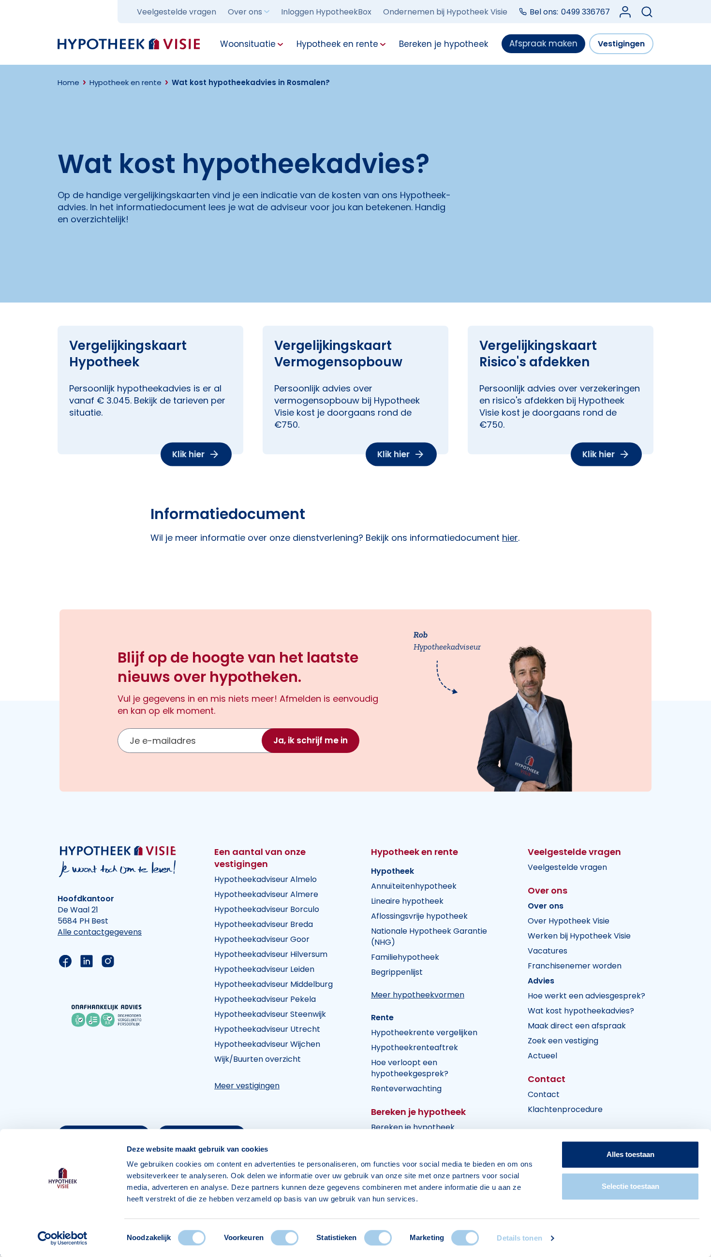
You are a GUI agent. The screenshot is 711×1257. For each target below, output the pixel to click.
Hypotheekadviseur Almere (266, 894)
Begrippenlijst (397, 972)
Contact (544, 1094)
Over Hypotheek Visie (568, 920)
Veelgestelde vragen (176, 11)
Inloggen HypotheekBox (326, 11)
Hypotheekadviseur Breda (263, 924)
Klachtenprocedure (565, 1109)
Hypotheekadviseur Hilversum (270, 954)
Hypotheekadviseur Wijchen (267, 1044)
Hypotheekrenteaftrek (414, 1047)
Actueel (542, 1055)
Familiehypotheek (405, 957)
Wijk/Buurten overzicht (257, 1059)
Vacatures (547, 950)
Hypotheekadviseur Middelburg (273, 984)
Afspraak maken (543, 43)
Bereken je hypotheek (413, 1127)
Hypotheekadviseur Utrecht (267, 1029)
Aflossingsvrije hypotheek (419, 916)
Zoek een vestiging (563, 1040)
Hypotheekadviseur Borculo (266, 909)
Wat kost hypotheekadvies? (581, 1010)
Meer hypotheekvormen (417, 994)
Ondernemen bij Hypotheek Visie (445, 11)
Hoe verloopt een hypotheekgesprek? (409, 1068)
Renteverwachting (406, 1088)
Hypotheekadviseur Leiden (264, 969)
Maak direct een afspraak (577, 1025)
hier (510, 538)
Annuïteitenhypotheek (414, 886)
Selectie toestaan (630, 1186)
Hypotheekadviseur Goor (262, 939)
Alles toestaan (630, 1154)
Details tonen (519, 1238)
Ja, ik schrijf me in (310, 740)
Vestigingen (621, 43)
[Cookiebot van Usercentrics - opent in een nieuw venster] (62, 1238)
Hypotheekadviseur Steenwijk (270, 1014)
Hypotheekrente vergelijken (424, 1032)
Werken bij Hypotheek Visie (579, 935)
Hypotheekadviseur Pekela (265, 999)
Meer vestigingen (247, 1085)
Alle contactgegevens (100, 932)
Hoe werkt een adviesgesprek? (586, 995)
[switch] (284, 1237)
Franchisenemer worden (575, 965)
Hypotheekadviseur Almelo (265, 879)
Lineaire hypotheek (407, 901)
